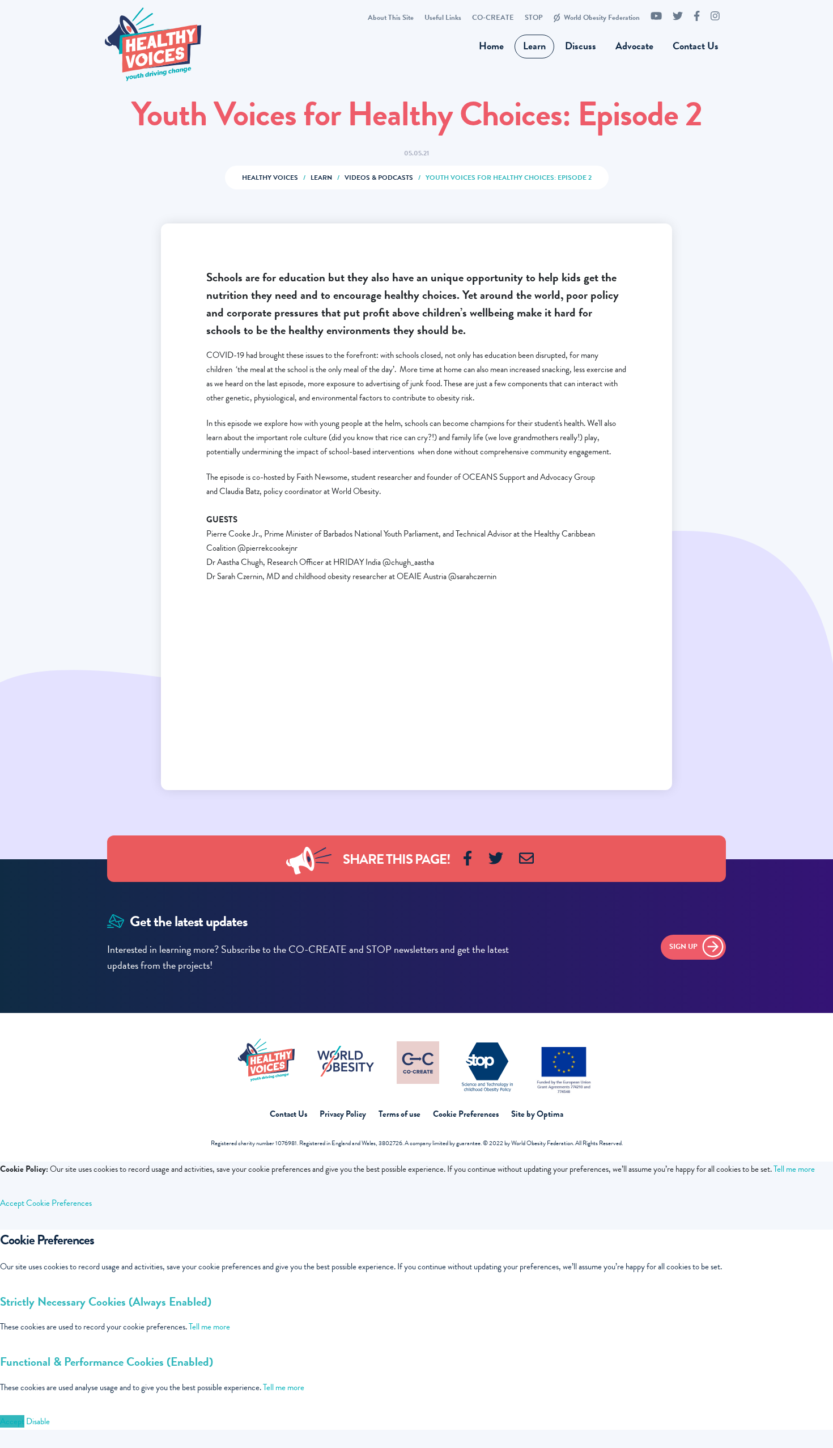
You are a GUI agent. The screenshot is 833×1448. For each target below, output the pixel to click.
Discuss (580, 45)
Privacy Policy (343, 1114)
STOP (534, 17)
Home (491, 45)
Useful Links (442, 17)
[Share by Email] (526, 864)
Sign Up (683, 946)
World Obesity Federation (602, 17)
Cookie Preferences (466, 1114)
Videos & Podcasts (379, 177)
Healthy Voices (270, 177)
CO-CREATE (493, 17)
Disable (38, 1421)
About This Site (391, 17)
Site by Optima (537, 1114)
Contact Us (696, 45)
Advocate (634, 45)
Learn (534, 45)
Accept (12, 1203)
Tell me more (794, 1169)
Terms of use (399, 1114)
